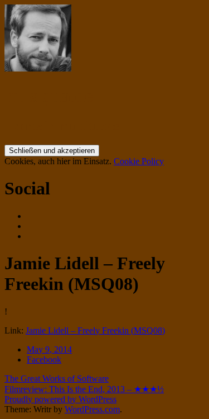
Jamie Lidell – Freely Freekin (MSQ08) (95, 330)
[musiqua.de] (37, 68)
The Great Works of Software (56, 378)
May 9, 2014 (49, 349)
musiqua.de (48, 95)
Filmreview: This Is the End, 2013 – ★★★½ (84, 389)
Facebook (44, 359)
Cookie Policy (139, 161)
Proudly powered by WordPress (60, 399)
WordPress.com (92, 409)
